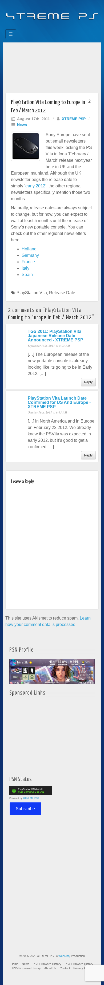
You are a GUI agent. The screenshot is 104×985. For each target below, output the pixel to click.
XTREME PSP (74, 119)
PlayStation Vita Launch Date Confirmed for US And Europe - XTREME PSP (59, 402)
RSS (70, 28)
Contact (65, 968)
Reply (88, 382)
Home (14, 964)
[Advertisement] (52, 66)
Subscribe (25, 808)
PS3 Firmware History (47, 964)
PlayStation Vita (32, 292)
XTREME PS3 (31, 798)
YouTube (62, 28)
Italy (25, 268)
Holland (29, 249)
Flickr (48, 28)
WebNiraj (64, 956)
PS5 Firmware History (26, 968)
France (28, 261)
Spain (27, 274)
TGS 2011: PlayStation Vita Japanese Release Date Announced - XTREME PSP (55, 335)
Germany (30, 255)
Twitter (55, 28)
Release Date (62, 292)
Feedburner (41, 28)
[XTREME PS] (52, 13)
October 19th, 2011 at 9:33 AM (47, 412)
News (22, 125)
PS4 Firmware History (79, 964)
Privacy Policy (82, 968)
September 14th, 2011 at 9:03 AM (49, 346)
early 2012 (35, 186)
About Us (50, 968)
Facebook (34, 28)
